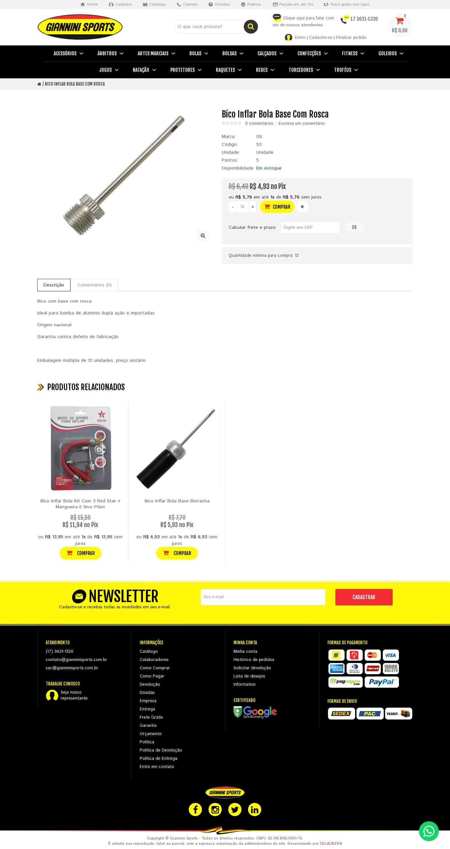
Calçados (267, 53)
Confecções (309, 53)
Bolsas (229, 53)
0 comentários (259, 124)
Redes (261, 70)
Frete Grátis (151, 717)
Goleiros (388, 53)
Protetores (182, 70)
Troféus (342, 70)
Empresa (148, 701)
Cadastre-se (320, 38)
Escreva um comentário (302, 124)
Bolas (195, 53)
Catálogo (149, 652)
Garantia (148, 726)
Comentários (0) (94, 285)
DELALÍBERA (331, 843)
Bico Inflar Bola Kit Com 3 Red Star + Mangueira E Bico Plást (81, 504)
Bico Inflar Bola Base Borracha (177, 501)
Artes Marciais (153, 53)
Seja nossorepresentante (74, 696)
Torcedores (301, 70)
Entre (300, 38)
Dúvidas (147, 693)
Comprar (281, 207)
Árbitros (107, 53)
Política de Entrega (158, 759)
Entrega (147, 709)
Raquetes (225, 70)
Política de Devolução (161, 750)
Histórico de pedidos (254, 660)
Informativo (245, 684)
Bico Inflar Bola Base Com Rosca (75, 84)
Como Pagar (152, 676)
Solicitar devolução (252, 668)
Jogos (105, 70)
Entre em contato (157, 767)
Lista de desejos (249, 676)
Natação (141, 70)
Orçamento (151, 734)
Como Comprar (155, 668)
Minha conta (245, 652)
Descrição (53, 285)
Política (147, 742)
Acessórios (65, 53)
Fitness (349, 53)
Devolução (150, 684)
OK (354, 227)
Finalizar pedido (351, 38)
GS (259, 136)
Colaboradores (154, 660)
